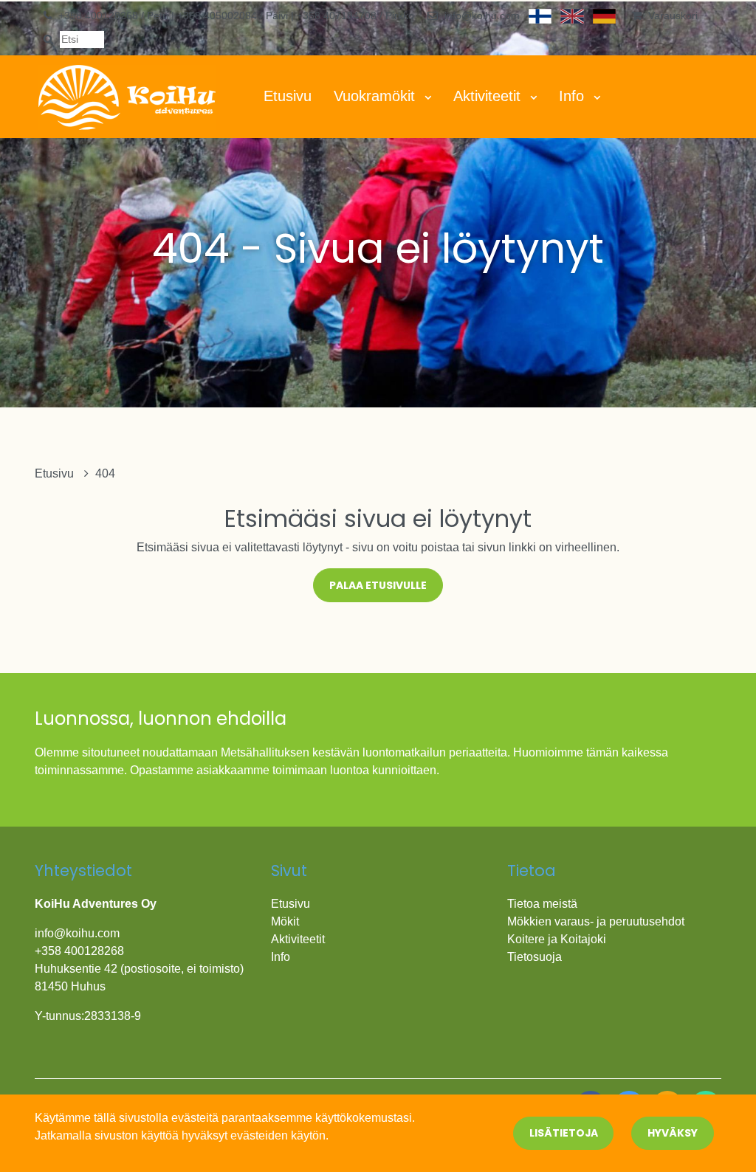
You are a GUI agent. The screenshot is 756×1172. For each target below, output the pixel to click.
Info (573, 96)
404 (105, 473)
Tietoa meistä (542, 903)
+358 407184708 (338, 15)
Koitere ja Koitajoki (556, 939)
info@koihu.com (482, 15)
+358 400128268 (99, 15)
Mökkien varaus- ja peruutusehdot (595, 921)
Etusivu (288, 96)
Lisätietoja (563, 1133)
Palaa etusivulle (378, 585)
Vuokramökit (376, 96)
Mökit (285, 921)
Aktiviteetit (489, 96)
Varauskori (673, 15)
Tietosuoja (534, 957)
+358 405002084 (218, 15)
